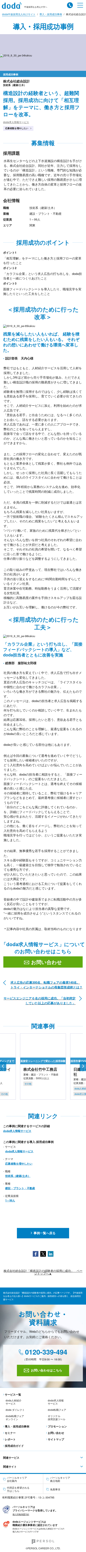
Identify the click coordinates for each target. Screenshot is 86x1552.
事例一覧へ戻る (45, 1233)
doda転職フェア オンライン (15, 1417)
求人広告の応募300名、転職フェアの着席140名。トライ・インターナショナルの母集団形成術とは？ (46, 984)
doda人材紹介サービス (14, 1402)
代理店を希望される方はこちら (18, 1489)
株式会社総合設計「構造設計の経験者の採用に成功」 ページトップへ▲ (43, 1272)
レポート (10, 1439)
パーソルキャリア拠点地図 (60, 1479)
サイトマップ (56, 1439)
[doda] (13, 5)
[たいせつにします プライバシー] (6, 1509)
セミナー (10, 1433)
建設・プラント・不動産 (20, 1188)
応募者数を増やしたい (16, 128)
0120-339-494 (45, 1352)
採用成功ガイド (14, 1446)
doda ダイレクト (15, 1409)
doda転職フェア (57, 1409)
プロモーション (57, 1426)
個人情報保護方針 (21, 1514)
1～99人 (10, 1200)
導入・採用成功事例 (17, 1426)
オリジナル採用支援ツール (56, 1417)
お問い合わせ (46, 962)
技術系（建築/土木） (17, 1176)
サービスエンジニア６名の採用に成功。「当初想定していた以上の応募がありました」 (40, 1000)
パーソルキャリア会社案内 (17, 1479)
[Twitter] (43, 1253)
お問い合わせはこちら (46, 1370)
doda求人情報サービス (16, 122)
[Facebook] (35, 1253)
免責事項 (55, 1489)
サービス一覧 (13, 1394)
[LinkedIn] (50, 1253)
